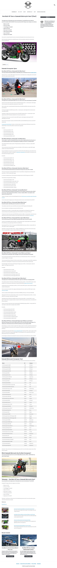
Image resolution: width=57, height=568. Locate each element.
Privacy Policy (33, 563)
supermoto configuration (21, 152)
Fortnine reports (33, 72)
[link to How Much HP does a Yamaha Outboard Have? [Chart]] (28, 540)
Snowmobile (14, 11)
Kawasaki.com (4, 504)
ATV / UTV (19, 11)
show (7, 64)
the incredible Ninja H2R (18, 330)
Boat (24, 11)
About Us (17, 563)
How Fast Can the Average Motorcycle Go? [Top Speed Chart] (24, 508)
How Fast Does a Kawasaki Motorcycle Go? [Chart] (22, 525)
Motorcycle (29, 11)
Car (34, 11)
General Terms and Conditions (25, 563)
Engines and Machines (41, 11)
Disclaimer (39, 563)
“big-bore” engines (5, 290)
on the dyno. (32, 215)
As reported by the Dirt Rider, (6, 124)
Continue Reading (10, 556)
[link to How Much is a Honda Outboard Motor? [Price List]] (10, 540)
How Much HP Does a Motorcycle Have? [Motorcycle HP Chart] (24, 514)
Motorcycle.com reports (28, 283)
